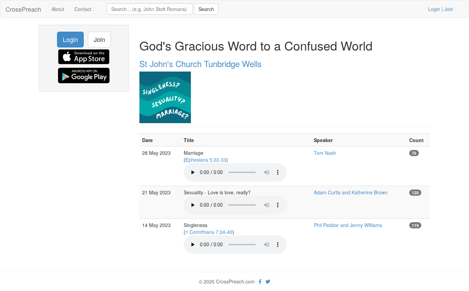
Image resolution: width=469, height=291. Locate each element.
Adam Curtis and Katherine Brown (351, 192)
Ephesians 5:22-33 (205, 159)
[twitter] (267, 281)
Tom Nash (325, 152)
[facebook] (260, 281)
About (58, 9)
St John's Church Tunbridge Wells (200, 63)
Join (448, 9)
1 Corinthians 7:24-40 (208, 231)
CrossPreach (23, 8)
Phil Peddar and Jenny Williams (348, 225)
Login (434, 9)
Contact (83, 9)
